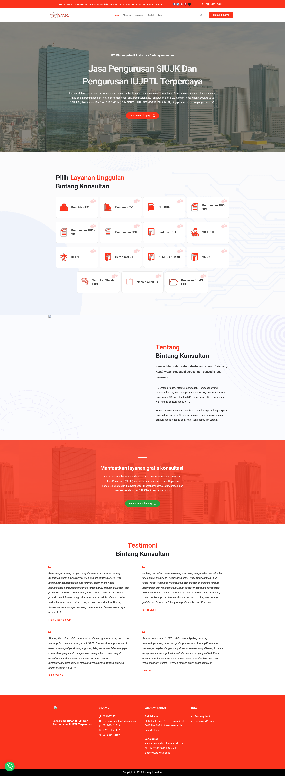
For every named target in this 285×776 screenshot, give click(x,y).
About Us (127, 15)
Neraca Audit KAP (148, 282)
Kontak (151, 15)
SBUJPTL (208, 232)
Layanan (139, 15)
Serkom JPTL (168, 232)
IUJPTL (76, 257)
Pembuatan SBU (126, 232)
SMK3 (206, 257)
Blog (160, 15)
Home (116, 15)
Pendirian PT (80, 207)
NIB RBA (164, 207)
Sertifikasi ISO (124, 257)
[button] (139, 15)
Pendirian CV (124, 207)
